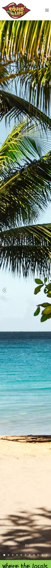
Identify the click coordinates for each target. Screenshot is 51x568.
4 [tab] (17, 555)
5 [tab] (21, 555)
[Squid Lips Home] (16, 10)
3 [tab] (12, 555)
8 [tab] (34, 555)
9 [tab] (38, 555)
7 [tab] (29, 555)
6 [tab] (25, 555)
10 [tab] (42, 555)
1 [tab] (4, 555)
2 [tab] (8, 555)
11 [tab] (46, 555)
